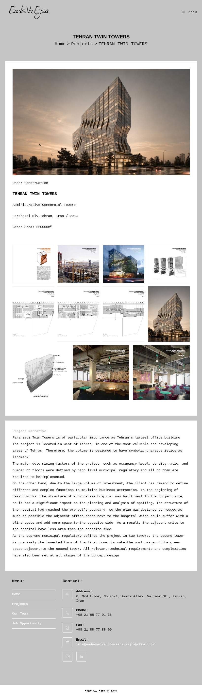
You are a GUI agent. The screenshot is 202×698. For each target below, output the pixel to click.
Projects (20, 604)
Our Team (20, 614)
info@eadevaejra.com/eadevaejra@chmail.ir (115, 644)
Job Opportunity (27, 623)
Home (16, 594)
